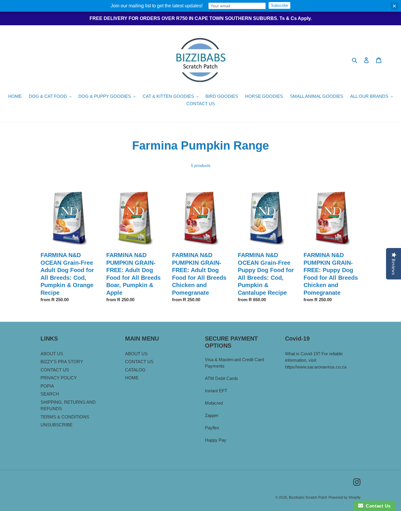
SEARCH (50, 393)
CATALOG (135, 369)
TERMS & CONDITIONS (65, 416)
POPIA (47, 385)
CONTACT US (55, 369)
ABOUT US (52, 353)
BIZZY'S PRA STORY (62, 361)
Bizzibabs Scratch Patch (308, 497)
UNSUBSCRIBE (57, 424)
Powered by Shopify (344, 497)
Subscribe (279, 5)
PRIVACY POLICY (59, 377)
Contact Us (377, 505)
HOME (132, 377)
